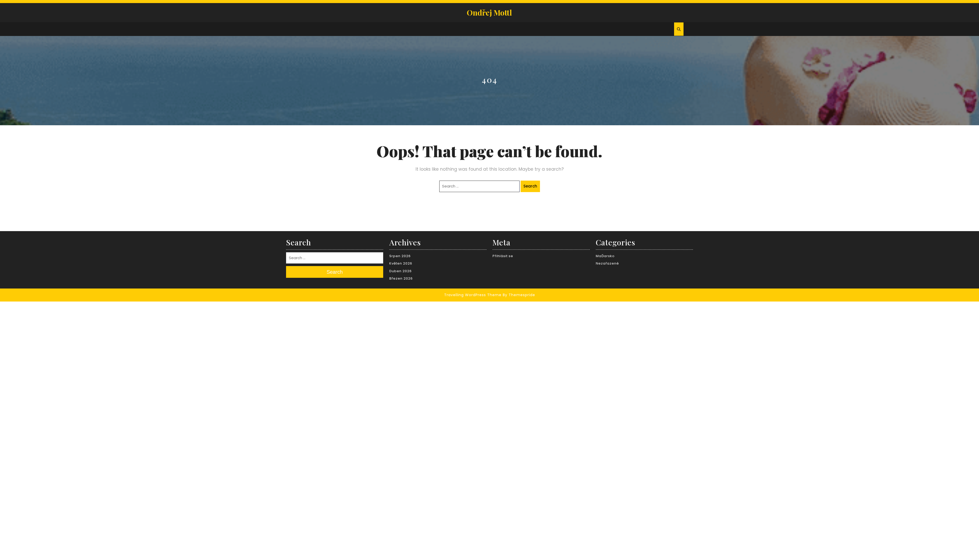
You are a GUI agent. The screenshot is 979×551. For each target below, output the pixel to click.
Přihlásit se (503, 256)
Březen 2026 (401, 278)
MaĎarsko (605, 256)
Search (530, 186)
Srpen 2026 (400, 256)
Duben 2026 (400, 271)
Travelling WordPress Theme (472, 294)
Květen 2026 (400, 263)
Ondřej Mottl (489, 12)
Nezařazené (607, 263)
